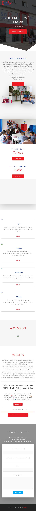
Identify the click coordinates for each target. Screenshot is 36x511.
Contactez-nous (18, 31)
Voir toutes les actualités (18, 415)
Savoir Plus (18, 84)
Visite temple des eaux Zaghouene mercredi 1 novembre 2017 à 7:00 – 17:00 (18, 388)
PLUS (18, 236)
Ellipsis (25, 507)
